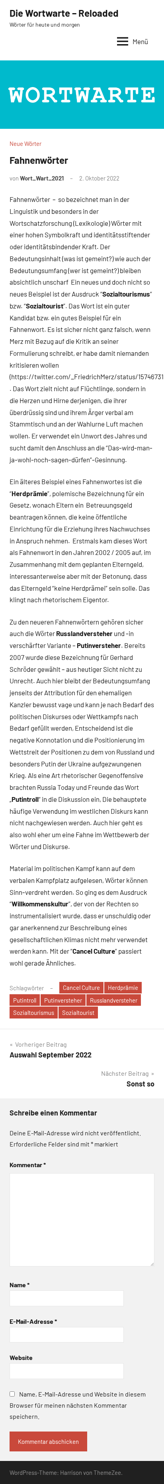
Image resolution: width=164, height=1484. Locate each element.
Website (21, 1357)
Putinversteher (63, 1000)
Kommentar (28, 1164)
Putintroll (24, 1000)
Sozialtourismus (33, 1012)
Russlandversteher (113, 1000)
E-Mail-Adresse (33, 1321)
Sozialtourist (78, 1012)
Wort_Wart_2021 (42, 178)
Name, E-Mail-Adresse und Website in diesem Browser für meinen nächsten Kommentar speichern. (78, 1405)
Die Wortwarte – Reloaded (64, 13)
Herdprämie (123, 987)
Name (19, 1284)
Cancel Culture (81, 987)
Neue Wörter (25, 143)
